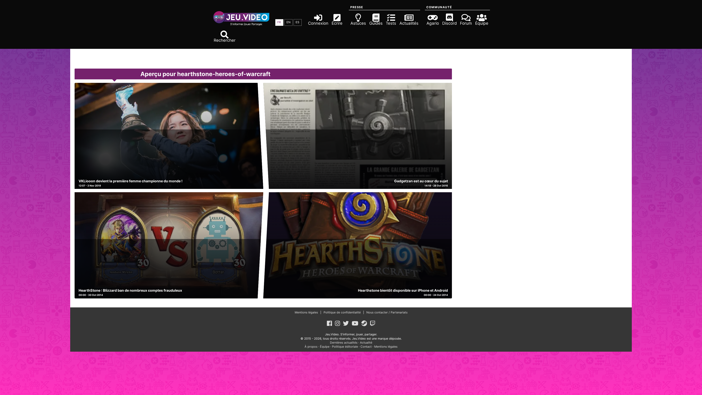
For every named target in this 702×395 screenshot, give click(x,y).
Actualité (366, 342)
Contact (366, 346)
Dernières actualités (343, 342)
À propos (311, 346)
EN (288, 22)
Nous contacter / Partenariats (386, 312)
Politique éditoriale (345, 346)
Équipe (324, 346)
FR (279, 22)
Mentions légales (307, 312)
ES (297, 22)
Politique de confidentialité (342, 312)
